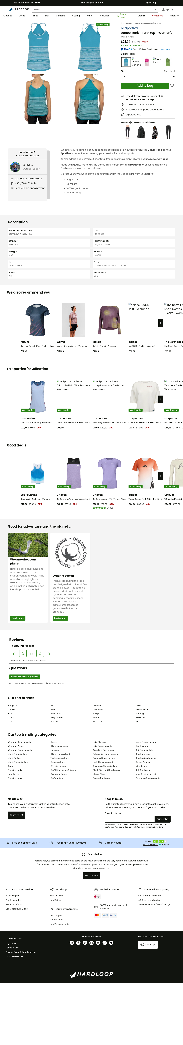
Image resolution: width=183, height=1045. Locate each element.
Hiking (35, 16)
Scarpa (96, 714)
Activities (104, 16)
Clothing (7, 16)
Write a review (127, 37)
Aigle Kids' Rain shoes (103, 750)
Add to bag (145, 85)
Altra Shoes (141, 766)
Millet (52, 710)
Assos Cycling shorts (146, 742)
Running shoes (57, 762)
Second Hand (123, 16)
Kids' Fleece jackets (102, 746)
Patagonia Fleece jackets (105, 754)
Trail (47, 16)
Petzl (138, 722)
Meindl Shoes (99, 774)
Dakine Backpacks (102, 778)
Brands (141, 16)
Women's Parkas (16, 746)
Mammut (97, 722)
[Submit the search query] (155, 10)
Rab (10, 714)
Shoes (22, 16)
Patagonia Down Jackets (148, 778)
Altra (52, 706)
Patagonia (13, 706)
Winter (90, 16)
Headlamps (13, 774)
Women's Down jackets (19, 742)
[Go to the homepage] (123, 23)
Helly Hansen (56, 718)
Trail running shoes (59, 758)
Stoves (53, 742)
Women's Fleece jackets (20, 750)
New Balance (142, 710)
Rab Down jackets (144, 750)
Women (128, 23)
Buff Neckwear (143, 770)
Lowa (10, 722)
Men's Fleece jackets (18, 762)
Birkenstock (141, 718)
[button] (39, 47)
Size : (124, 71)
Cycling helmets (58, 774)
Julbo (138, 706)
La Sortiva (12, 718)
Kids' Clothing (99, 742)
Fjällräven (97, 706)
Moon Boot (55, 714)
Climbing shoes (58, 766)
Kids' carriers (56, 778)
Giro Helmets (142, 746)
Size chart (169, 71)
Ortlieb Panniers (143, 762)
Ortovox (12, 710)
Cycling (76, 16)
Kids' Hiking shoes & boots (63, 770)
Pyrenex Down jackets (104, 758)
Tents (10, 766)
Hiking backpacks (59, 746)
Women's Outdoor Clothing (145, 23)
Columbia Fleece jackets (105, 766)
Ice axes (54, 750)
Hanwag (140, 714)
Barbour (54, 722)
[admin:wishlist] (172, 86)
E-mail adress (113, 813)
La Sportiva (129, 28)
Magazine (175, 16)
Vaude (96, 718)
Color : (128, 54)
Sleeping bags (15, 778)
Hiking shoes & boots (60, 754)
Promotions (157, 16)
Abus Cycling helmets (146, 774)
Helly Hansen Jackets (103, 762)
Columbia (98, 710)
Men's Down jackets (17, 754)
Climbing (60, 16)
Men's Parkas (14, 758)
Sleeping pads (15, 770)
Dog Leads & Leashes (146, 758)
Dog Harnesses (143, 754)
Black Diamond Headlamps (106, 770)
